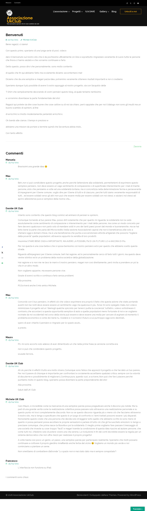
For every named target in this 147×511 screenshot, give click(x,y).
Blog (114, 11)
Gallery (103, 11)
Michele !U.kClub (30, 40)
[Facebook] (127, 3)
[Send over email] (2, 263)
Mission (8, 3)
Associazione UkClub (20, 19)
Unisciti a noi (131, 11)
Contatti (17, 3)
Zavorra (137, 146)
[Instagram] (134, 3)
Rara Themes (110, 495)
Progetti (76, 11)
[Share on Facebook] (2, 247)
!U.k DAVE (90, 11)
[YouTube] (138, 3)
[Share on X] (2, 252)
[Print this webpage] (2, 258)
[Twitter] (130, 3)
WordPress (135, 495)
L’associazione (60, 11)
